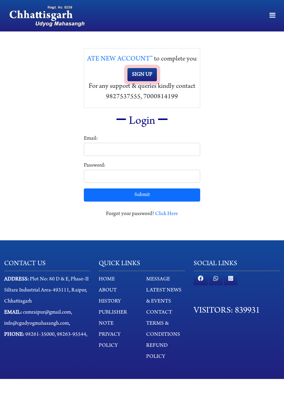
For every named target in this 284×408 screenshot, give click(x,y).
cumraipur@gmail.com (47, 312)
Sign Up (142, 74)
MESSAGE (158, 279)
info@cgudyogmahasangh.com (36, 323)
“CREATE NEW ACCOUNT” (108, 59)
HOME (107, 279)
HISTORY (110, 301)
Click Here (166, 214)
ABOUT (108, 290)
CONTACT (159, 312)
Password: (94, 165)
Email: (91, 138)
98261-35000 (40, 334)
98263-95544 (71, 334)
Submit (142, 195)
